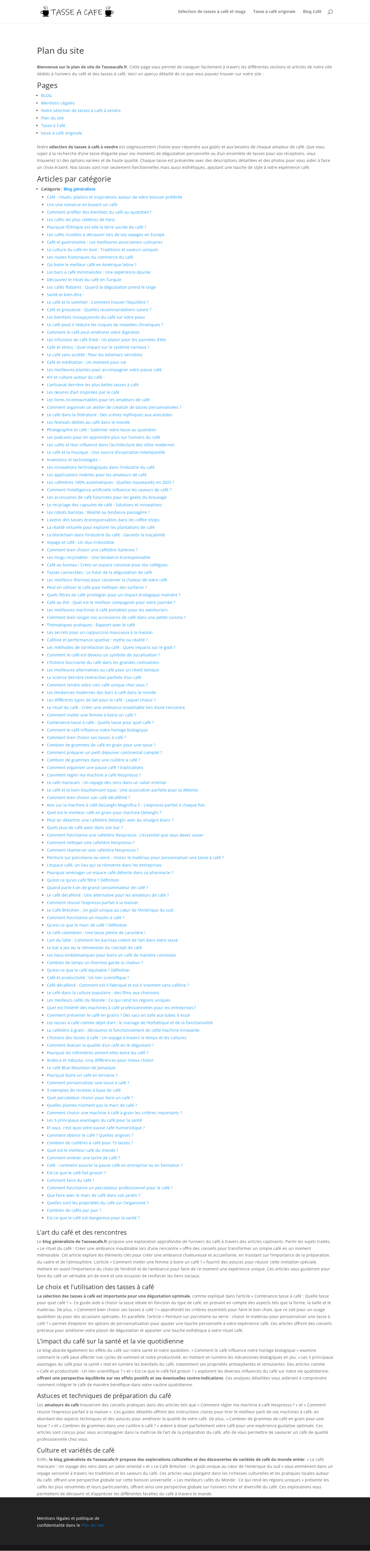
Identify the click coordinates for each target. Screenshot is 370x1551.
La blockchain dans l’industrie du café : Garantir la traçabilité (106, 534)
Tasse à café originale (274, 12)
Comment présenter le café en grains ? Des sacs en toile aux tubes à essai (118, 1015)
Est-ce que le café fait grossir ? (76, 1172)
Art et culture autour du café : (76, 377)
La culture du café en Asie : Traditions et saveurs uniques (102, 249)
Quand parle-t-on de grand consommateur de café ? (97, 887)
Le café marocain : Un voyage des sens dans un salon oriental (106, 782)
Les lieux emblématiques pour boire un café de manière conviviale (111, 955)
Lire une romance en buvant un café (82, 204)
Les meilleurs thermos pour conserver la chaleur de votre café (107, 580)
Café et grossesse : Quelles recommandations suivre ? (99, 309)
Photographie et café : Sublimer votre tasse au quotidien (101, 429)
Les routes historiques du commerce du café (90, 257)
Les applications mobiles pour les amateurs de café (97, 474)
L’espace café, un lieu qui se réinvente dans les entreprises (104, 865)
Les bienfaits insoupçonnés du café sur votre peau (96, 317)
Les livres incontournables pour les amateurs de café (98, 399)
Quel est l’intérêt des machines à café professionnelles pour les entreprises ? (121, 1007)
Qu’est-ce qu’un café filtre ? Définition (83, 880)
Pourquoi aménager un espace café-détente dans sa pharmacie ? (110, 872)
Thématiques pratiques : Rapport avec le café (91, 625)
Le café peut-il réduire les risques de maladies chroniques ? (105, 324)
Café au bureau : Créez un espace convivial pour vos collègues (107, 565)
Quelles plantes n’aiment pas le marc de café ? (92, 1105)
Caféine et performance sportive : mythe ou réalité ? (97, 640)
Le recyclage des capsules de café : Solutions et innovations (104, 504)
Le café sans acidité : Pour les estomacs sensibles (95, 354)
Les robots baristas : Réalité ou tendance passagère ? (98, 512)
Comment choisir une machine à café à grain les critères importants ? (114, 1112)
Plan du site (52, 118)
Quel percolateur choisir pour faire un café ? (90, 1097)
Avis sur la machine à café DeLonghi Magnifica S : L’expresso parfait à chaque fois (126, 805)
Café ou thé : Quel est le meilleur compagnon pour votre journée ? (111, 602)
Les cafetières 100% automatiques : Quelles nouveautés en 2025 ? (110, 482)
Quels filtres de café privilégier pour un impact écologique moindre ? (113, 595)
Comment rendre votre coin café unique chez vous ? (97, 685)
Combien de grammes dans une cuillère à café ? (93, 760)
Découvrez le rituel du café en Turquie (84, 279)
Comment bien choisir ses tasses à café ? (86, 737)
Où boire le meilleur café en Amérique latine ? (91, 264)
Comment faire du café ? (70, 1180)
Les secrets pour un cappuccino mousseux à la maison (100, 632)
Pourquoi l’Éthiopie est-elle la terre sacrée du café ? (96, 227)
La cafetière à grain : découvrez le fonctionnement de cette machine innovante (123, 1030)
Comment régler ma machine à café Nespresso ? (94, 775)
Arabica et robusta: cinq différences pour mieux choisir (100, 1060)
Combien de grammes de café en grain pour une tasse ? (101, 745)
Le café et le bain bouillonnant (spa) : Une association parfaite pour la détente (122, 790)
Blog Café (312, 12)
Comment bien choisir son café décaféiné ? (88, 797)
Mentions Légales (58, 103)
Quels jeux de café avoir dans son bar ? (85, 827)
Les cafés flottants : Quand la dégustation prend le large (101, 287)
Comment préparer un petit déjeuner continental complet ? (104, 752)
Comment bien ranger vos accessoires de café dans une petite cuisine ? (116, 617)
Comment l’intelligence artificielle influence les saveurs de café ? (109, 489)
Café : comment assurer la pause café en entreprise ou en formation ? (115, 1165)
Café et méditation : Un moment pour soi (86, 362)
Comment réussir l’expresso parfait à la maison (92, 902)
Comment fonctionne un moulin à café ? (85, 917)
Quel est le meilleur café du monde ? (82, 1150)
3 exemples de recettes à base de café (84, 1090)
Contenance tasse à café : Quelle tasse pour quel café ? (100, 722)
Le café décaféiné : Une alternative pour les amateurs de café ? (108, 895)
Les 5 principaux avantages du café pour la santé (94, 1120)
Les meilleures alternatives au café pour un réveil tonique (103, 670)
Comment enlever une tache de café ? (83, 1157)
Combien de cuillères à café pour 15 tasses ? (90, 1142)
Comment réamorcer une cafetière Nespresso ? (92, 850)
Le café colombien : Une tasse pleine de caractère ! (96, 932)
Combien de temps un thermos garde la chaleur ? (95, 962)
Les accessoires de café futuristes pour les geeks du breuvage (107, 497)
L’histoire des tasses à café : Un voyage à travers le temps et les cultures (116, 1037)
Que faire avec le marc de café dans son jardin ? (93, 1195)
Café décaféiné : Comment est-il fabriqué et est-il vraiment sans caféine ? (118, 985)
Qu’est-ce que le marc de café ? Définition (87, 925)
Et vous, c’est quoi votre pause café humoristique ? (96, 1127)
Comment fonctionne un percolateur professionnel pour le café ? (110, 1187)
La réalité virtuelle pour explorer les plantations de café (101, 527)
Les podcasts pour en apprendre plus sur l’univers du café (103, 437)
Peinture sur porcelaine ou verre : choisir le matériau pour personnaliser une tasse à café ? (135, 857)
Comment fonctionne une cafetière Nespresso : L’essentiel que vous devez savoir (125, 835)
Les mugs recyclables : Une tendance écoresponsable (98, 557)
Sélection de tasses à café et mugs (212, 12)
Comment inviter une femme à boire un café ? (91, 715)
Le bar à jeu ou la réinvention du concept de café (94, 947)
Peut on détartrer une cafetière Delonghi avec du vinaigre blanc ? (110, 820)
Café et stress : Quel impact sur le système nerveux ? (98, 347)
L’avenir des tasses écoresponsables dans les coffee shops (103, 519)
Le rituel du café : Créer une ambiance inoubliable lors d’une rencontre (116, 707)
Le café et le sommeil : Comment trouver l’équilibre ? (98, 302)
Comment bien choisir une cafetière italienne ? (92, 550)
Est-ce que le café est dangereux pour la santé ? (93, 1217)
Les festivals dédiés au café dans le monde (88, 422)
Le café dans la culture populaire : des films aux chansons (103, 992)
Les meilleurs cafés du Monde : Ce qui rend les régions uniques (109, 1000)
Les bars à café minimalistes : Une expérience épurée (99, 272)
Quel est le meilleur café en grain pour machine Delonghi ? (104, 812)
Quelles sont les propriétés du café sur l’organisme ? (98, 1202)
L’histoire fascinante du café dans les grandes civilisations (103, 662)
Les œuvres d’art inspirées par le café (83, 392)
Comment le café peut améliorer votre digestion (93, 332)
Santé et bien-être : (65, 294)
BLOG (46, 95)
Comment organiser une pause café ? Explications (95, 767)
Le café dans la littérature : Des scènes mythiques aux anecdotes (110, 414)
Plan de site (92, 1525)
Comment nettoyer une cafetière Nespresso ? (90, 842)
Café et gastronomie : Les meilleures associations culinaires (104, 242)
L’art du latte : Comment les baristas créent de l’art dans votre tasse (112, 940)
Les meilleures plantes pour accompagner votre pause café (104, 369)
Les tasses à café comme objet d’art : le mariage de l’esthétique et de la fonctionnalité (130, 1022)
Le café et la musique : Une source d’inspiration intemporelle (106, 452)
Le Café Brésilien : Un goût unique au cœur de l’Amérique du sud (110, 910)
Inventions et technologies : (73, 459)
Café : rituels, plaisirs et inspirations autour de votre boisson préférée (114, 197)
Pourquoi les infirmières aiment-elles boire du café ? (97, 1052)
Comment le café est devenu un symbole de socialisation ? (103, 655)
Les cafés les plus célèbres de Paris (81, 219)
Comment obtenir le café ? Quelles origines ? (90, 1135)
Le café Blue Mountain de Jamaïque (81, 1067)
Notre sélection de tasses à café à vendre (81, 110)
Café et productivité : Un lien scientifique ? (88, 977)
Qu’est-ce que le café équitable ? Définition (88, 970)
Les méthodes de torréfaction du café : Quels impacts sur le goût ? (111, 647)
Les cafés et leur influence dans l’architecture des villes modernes (111, 444)
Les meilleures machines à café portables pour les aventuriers (107, 610)
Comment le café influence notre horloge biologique (97, 730)
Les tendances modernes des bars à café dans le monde (101, 692)
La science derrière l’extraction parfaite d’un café (94, 677)
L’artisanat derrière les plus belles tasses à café (93, 384)
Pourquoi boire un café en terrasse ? (82, 1075)
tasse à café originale (61, 133)
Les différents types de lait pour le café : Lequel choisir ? (101, 700)
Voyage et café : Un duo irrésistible (80, 542)
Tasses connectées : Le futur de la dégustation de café (99, 572)
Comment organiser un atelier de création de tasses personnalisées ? (114, 407)
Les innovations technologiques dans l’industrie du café (101, 467)
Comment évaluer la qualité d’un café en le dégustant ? (100, 1045)
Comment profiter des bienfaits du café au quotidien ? (99, 212)
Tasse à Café (53, 125)
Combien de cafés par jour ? (74, 1210)
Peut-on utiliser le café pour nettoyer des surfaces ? (97, 587)
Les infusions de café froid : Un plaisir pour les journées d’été (106, 339)
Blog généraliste (79, 189)
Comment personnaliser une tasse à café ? (88, 1082)
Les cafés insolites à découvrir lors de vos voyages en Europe (105, 234)
